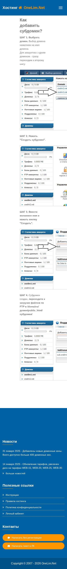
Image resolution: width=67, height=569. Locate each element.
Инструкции (12, 495)
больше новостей (15, 473)
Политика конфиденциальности (23, 507)
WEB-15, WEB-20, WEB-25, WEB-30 (42, 467)
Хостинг (24, 8)
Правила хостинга (16, 501)
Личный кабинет (15, 513)
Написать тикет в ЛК (23, 546)
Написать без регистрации (27, 537)
